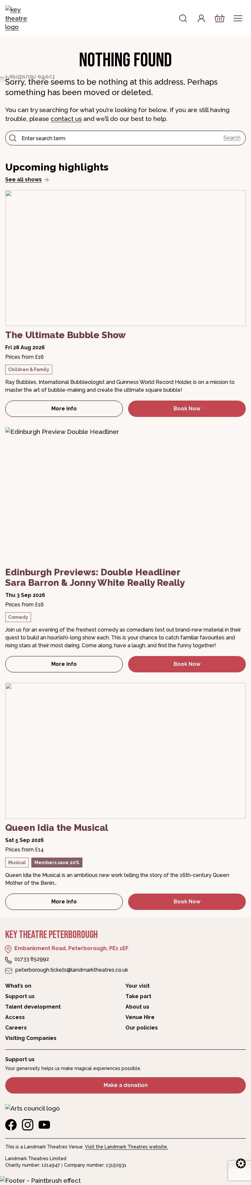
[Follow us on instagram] (27, 1125)
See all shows (23, 179)
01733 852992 (31, 959)
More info (87, 410)
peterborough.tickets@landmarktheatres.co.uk (71, 970)
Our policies (142, 1028)
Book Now (187, 408)
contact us (66, 118)
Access (15, 1017)
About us (137, 1007)
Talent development (33, 1007)
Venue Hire (140, 1017)
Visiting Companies (31, 1038)
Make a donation (126, 1085)
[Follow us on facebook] (11, 1125)
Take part (138, 996)
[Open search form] (183, 18)
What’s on (18, 986)
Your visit (138, 986)
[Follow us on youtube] (44, 1125)
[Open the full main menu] (238, 18)
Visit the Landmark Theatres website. (126, 1146)
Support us (20, 996)
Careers (16, 1028)
